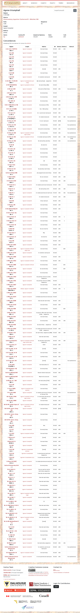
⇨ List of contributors (9, 579)
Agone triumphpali (27, 489)
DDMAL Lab (6, 575)
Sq (4, 37)
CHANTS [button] (43, 3)
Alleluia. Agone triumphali (27, 288)
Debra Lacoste (7, 570)
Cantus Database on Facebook (61, 572)
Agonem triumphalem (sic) (27, 457)
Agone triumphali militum (27, 137)
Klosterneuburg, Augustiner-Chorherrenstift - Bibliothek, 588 (20, 19)
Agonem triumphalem (27, 453)
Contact (57, 570)
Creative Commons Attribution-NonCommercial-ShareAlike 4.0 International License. (38, 573)
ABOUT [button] (25, 3)
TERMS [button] (61, 3)
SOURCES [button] (34, 3)
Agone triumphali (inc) (27, 376)
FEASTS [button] (52, 3)
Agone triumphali (27, 49)
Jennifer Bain (7, 572)
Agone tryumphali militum (27, 85)
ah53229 (21, 37)
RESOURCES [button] (70, 3)
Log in (56, 586)
